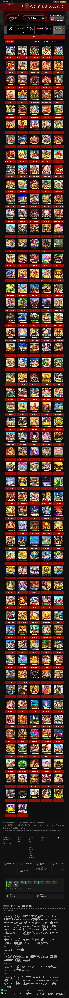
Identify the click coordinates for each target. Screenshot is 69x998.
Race (35, 7)
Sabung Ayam (62, 8)
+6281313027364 (47, 840)
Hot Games (23, 7)
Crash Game (46, 8)
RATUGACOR (5, 830)
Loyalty (19, 839)
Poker (54, 7)
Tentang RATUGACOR (7, 837)
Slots (27, 7)
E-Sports (58, 7)
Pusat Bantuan (5, 841)
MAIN (11, 50)
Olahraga (42, 7)
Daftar (63, 1)
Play (11, 20)
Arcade (50, 7)
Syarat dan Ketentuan (7, 843)
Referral (19, 841)
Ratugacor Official (46, 837)
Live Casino (31, 7)
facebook (61, 837)
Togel (39, 7)
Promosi (19, 837)
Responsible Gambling (7, 839)
